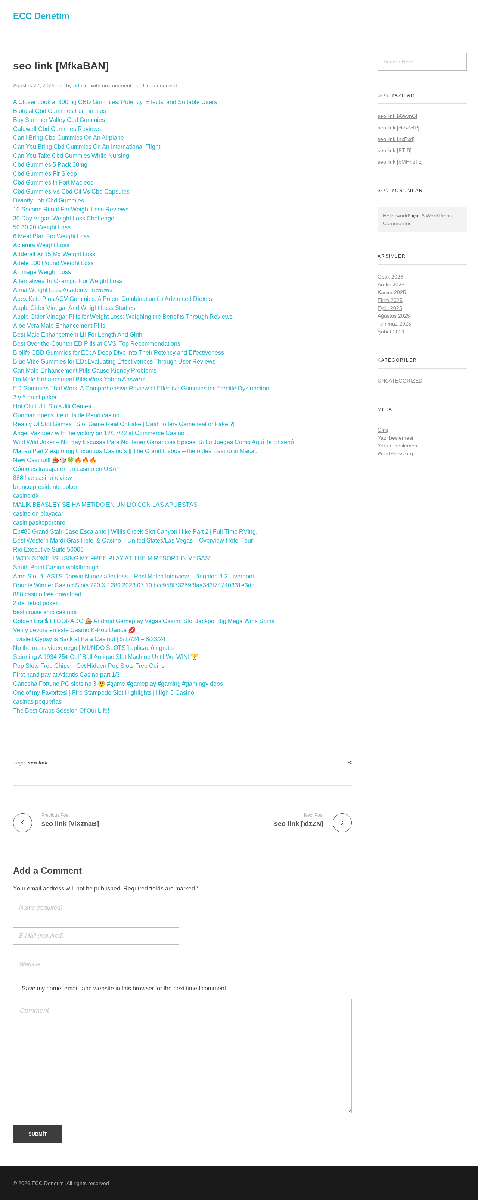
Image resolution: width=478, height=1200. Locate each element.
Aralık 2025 (391, 285)
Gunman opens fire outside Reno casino (66, 415)
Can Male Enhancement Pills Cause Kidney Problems (84, 370)
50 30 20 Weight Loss (42, 227)
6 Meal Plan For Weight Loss (51, 236)
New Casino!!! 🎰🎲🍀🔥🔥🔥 (55, 460)
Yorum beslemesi (398, 446)
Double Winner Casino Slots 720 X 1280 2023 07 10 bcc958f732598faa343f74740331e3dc (133, 585)
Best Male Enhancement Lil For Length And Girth (77, 335)
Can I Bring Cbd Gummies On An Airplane (68, 138)
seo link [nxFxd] (396, 139)
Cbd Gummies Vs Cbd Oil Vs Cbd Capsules (71, 191)
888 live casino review (42, 478)
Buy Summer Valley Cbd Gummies (59, 120)
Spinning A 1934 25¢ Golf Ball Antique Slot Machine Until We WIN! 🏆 (105, 657)
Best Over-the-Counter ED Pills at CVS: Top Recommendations (96, 343)
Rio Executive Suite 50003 (48, 549)
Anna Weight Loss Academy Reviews (62, 290)
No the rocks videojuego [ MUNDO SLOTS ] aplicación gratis (93, 648)
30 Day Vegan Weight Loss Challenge (63, 218)
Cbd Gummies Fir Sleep (45, 173)
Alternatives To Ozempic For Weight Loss (67, 281)
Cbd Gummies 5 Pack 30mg (50, 164)
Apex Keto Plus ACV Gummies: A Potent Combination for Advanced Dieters (112, 299)
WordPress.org (395, 453)
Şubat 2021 (391, 331)
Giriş (383, 430)
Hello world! (396, 216)
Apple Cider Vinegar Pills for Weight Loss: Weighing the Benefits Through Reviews (123, 317)
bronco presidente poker (45, 487)
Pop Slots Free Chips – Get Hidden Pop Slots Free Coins (89, 666)
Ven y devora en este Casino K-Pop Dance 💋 (74, 630)
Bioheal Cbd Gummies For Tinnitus (59, 111)
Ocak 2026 (390, 277)
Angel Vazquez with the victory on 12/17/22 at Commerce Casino (98, 433)
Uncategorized (160, 85)
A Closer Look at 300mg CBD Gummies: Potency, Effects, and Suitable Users (115, 102)
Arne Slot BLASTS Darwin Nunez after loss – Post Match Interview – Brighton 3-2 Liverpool (133, 576)
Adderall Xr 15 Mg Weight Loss (54, 254)
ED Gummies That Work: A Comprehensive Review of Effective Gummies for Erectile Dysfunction (141, 388)
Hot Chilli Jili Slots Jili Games (52, 406)
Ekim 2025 (390, 300)
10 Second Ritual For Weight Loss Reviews (70, 209)
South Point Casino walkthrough (56, 567)
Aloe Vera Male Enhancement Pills (59, 326)
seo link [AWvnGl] (398, 116)
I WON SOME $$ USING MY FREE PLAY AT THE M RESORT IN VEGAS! (112, 558)
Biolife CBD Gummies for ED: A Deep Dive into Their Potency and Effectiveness (118, 352)
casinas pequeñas (37, 701)
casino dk (25, 496)
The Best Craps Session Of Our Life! (61, 710)
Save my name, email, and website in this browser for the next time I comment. (124, 988)
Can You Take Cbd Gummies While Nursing (71, 156)
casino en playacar (38, 514)
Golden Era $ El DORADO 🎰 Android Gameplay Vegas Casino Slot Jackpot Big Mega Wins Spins (143, 621)
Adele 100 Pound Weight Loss (53, 263)
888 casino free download (47, 594)
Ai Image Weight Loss (42, 272)
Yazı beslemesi (395, 438)
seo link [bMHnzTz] (400, 162)
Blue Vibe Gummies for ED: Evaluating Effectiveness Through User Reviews (114, 361)
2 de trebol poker (35, 603)
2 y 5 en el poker (35, 397)
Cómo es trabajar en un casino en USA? (66, 469)
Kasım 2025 (392, 292)
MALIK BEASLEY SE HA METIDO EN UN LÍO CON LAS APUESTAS (105, 505)
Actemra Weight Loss (41, 245)
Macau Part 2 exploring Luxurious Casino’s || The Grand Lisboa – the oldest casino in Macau (135, 451)
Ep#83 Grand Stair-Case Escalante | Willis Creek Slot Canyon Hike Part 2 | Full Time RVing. (135, 531)
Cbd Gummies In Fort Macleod (53, 182)
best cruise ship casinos (45, 612)
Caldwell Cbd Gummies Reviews (57, 129)
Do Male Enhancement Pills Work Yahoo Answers (79, 379)
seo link (38, 763)
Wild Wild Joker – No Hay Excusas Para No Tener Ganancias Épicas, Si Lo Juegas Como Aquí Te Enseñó (153, 442)
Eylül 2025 (390, 308)
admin (80, 85)
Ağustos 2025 (394, 316)
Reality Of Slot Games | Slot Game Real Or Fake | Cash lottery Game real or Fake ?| (124, 424)
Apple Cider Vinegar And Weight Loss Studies (74, 308)
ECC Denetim (41, 15)
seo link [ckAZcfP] (398, 128)
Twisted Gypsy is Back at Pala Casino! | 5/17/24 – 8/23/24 (89, 639)
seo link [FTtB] (395, 150)
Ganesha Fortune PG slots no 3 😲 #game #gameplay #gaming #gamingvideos (118, 684)
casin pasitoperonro (39, 522)
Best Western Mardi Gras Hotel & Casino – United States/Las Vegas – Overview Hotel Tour (133, 540)
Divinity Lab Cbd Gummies (48, 200)
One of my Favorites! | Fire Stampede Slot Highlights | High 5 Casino (103, 692)
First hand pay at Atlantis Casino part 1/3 (66, 675)
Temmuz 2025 (394, 324)
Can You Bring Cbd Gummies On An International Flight (86, 147)
